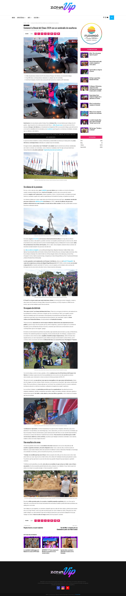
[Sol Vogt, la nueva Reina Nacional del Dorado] (84, 79)
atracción (35, 239)
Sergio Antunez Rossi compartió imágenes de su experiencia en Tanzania (95, 96)
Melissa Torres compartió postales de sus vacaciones (95, 112)
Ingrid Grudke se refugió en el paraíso (95, 70)
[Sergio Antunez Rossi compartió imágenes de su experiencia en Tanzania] (84, 97)
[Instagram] (106, 17)
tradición (44, 190)
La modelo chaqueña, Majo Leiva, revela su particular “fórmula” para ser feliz (95, 121)
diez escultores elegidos (32, 250)
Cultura (36, 18)
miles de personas (57, 125)
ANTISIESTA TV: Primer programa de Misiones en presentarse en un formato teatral (50, 551)
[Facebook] (104, 17)
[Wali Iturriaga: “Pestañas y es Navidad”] (84, 130)
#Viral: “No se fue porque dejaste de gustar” (95, 54)
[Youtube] (108, 17)
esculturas (50, 129)
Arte (29, 18)
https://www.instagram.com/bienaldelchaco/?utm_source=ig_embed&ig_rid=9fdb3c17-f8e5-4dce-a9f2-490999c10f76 (51, 136)
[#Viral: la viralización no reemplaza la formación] (84, 105)
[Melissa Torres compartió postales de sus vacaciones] (84, 113)
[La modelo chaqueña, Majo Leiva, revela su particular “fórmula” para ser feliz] (84, 121)
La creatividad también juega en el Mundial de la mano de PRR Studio (31, 550)
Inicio (13, 18)
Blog (81, 143)
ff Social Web (77, 594)
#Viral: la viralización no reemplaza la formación (94, 104)
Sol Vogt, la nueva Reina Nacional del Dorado (94, 78)
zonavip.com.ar (28, 30)
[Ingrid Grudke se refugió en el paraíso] (84, 71)
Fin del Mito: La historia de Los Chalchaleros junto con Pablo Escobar (67, 528)
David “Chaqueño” (68, 261)
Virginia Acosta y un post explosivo (33, 528)
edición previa (39, 202)
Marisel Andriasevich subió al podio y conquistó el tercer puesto (95, 63)
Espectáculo (20, 18)
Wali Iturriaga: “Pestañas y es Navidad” (95, 129)
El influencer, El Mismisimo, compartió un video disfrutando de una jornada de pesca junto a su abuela (95, 88)
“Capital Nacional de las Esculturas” (52, 150)
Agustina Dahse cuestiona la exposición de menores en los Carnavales (67, 551)
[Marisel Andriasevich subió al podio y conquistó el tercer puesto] (84, 63)
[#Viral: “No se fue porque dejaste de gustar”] (84, 55)
